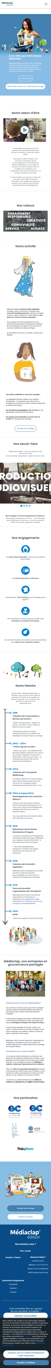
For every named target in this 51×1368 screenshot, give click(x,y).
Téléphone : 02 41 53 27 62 (38, 1265)
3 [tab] (27, 506)
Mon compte (25, 1251)
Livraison (13, 1292)
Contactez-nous (38, 1261)
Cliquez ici (28, 1336)
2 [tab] (24, 506)
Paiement (13, 1288)
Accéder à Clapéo (13, 1257)
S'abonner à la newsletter (25, 1316)
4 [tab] (30, 506)
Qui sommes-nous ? (25, 1244)
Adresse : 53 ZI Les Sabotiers (37, 1269)
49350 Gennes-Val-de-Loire (38, 1272)
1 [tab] (21, 506)
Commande (13, 1284)
